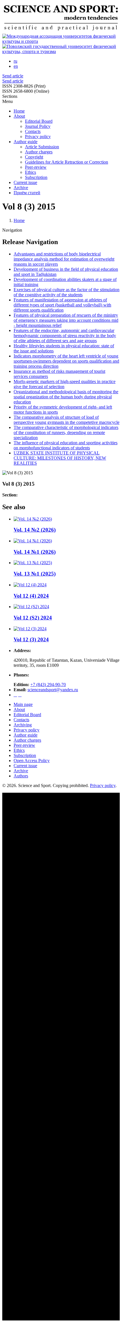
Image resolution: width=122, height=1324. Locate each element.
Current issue (25, 182)
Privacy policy (38, 136)
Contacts (33, 131)
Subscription (36, 177)
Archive (21, 187)
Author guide (25, 141)
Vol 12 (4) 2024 (31, 596)
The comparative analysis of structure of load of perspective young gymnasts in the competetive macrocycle (66, 420)
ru (15, 61)
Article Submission (42, 146)
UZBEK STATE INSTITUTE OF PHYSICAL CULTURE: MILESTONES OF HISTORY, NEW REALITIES (60, 458)
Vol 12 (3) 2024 (31, 639)
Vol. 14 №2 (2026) (35, 530)
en (16, 66)
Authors (21, 775)
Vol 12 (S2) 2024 (33, 618)
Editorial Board (38, 121)
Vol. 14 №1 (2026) (35, 552)
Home (19, 111)
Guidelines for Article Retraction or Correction (66, 162)
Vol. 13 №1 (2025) (35, 574)
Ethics (30, 172)
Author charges (38, 151)
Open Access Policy (32, 760)
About (19, 116)
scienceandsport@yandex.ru (53, 689)
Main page (23, 704)
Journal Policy (38, 126)
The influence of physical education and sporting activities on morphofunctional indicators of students (65, 445)
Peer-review (36, 167)
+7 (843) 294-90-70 (48, 684)
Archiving (23, 724)
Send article (12, 75)
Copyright (34, 157)
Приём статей (27, 192)
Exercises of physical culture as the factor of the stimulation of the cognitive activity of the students (66, 292)
